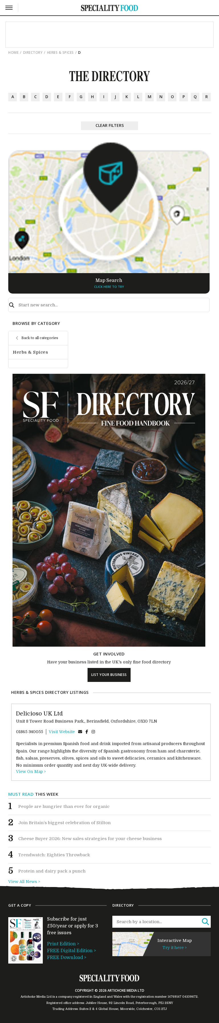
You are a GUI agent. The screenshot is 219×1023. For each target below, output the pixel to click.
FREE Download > (66, 957)
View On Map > (31, 771)
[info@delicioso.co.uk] (80, 731)
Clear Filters (110, 125)
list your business (109, 674)
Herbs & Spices (60, 52)
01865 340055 (29, 731)
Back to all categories (39, 338)
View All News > (24, 881)
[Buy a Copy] (109, 645)
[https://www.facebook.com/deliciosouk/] (87, 731)
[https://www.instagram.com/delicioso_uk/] (93, 731)
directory (33, 52)
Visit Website (62, 731)
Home (13, 52)
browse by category (36, 323)
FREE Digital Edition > (71, 950)
